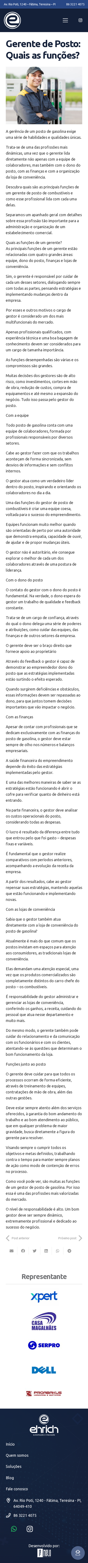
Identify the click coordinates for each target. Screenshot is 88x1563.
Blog (10, 1478)
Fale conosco (17, 1489)
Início (10, 1444)
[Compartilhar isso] (23, 1251)
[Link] (12, 20)
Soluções (13, 1466)
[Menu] (65, 20)
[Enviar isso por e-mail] (11, 1251)
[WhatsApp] (14, 1529)
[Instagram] (80, 20)
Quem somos (17, 1455)
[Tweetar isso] (34, 1251)
